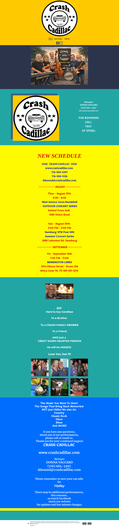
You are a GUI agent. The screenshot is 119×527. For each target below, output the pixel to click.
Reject (89, 523)
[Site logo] (59, 18)
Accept (84, 523)
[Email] (61, 43)
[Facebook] (57, 43)
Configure (32, 525)
